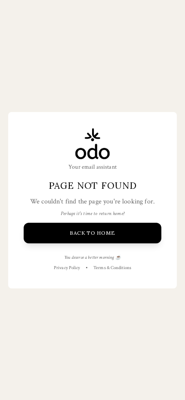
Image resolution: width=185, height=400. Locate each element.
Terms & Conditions (112, 268)
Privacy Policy (67, 268)
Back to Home (92, 233)
